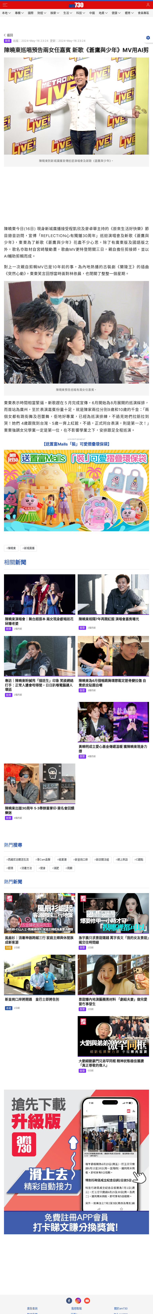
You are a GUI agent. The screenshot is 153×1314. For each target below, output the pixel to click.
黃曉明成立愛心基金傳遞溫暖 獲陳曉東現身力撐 (113, 749)
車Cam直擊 (43, 859)
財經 (8, 947)
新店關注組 (102, 859)
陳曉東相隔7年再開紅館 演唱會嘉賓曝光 (109, 619)
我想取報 (76, 1308)
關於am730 (121, 1308)
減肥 (56, 868)
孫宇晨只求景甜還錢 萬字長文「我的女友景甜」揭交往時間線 (114, 940)
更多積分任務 (97, 1276)
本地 (8, 1008)
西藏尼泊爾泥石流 (18, 859)
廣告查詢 (32, 1308)
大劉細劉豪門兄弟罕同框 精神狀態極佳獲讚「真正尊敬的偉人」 (111, 1063)
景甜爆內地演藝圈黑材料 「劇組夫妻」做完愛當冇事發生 (113, 1001)
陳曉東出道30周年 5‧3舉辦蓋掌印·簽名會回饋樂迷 (39, 810)
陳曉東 (12, 548)
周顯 (69, 868)
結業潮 (63, 859)
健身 (42, 868)
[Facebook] (69, 1301)
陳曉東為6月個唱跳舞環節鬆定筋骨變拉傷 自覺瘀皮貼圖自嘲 (112, 683)
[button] (5, 5)
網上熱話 (122, 859)
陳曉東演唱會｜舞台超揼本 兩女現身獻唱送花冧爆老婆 (39, 621)
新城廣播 (29, 548)
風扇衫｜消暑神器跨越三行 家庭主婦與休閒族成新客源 (39, 940)
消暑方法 (27, 868)
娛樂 (7, 40)
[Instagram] (78, 1301)
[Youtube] (87, 1301)
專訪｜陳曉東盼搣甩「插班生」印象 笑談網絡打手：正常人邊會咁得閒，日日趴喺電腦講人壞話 (39, 685)
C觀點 (139, 859)
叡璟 (10, 868)
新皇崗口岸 (81, 859)
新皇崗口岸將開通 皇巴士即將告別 (32, 999)
